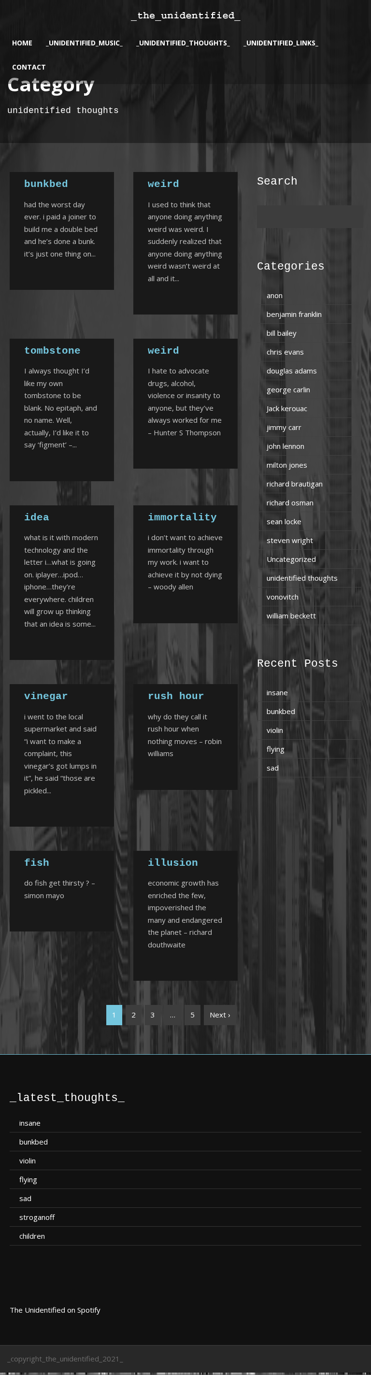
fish (36, 863)
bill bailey (282, 333)
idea (36, 517)
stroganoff (37, 1217)
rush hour (176, 696)
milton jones (287, 465)
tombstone (52, 351)
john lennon (285, 446)
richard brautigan (295, 483)
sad (273, 768)
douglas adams (292, 370)
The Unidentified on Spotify (55, 1310)
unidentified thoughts (302, 578)
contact (29, 67)
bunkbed (46, 184)
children (32, 1236)
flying (276, 749)
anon (275, 295)
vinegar (46, 696)
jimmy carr (284, 427)
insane (277, 692)
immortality (182, 517)
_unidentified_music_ (84, 42)
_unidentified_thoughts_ (183, 42)
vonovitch (283, 597)
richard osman (290, 502)
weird (163, 184)
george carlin (288, 389)
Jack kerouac (287, 408)
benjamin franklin (294, 314)
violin (275, 730)
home (22, 42)
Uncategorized (291, 559)
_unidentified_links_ (280, 42)
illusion (173, 863)
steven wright (290, 540)
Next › (220, 1014)
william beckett (291, 615)
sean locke (284, 521)
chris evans (285, 352)
